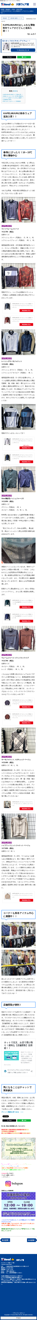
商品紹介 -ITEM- (10, 9)
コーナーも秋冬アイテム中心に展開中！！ (13, 97)
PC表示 (18, 1318)
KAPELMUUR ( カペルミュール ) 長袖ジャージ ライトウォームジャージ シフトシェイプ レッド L (22, 319)
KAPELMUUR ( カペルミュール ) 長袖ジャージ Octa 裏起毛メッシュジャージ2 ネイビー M (22, 616)
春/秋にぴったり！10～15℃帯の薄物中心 (13, 96)
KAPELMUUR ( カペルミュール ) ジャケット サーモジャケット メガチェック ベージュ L (22, 803)
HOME (2, 9)
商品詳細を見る (26, 310)
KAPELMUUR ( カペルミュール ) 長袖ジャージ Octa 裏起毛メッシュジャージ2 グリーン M (22, 602)
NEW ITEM (19, 9)
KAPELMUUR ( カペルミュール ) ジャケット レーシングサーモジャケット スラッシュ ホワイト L (22, 440)
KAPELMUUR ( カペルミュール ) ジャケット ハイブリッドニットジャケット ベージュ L (22, 895)
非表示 (15, 91)
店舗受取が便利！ (7, 99)
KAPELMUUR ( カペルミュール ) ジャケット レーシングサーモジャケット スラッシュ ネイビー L (22, 456)
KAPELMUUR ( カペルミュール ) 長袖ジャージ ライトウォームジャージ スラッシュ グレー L (22, 305)
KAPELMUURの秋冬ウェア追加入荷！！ (13, 94)
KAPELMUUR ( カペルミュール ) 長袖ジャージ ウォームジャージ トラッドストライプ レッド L (22, 715)
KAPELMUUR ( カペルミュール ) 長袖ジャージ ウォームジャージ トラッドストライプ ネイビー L (22, 701)
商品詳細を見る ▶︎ (24, 50)
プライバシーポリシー (19, 1313)
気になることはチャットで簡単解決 (12, 101)
